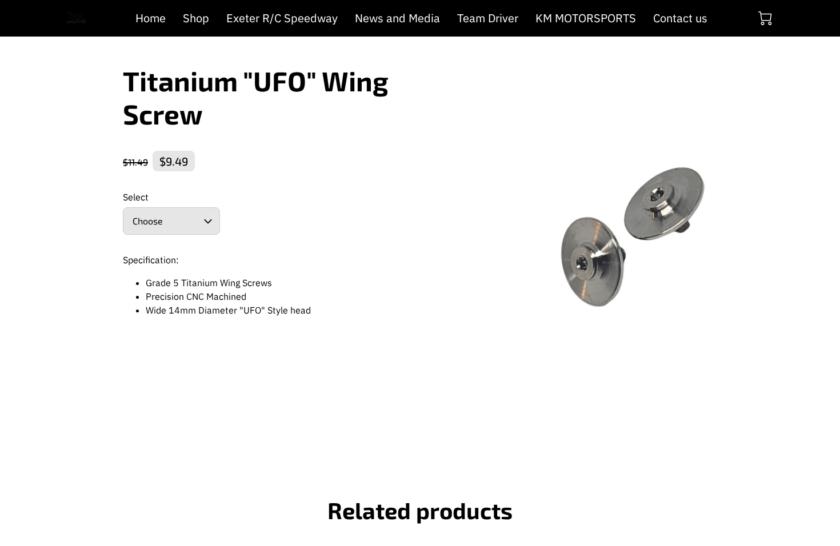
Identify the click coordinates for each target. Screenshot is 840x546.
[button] (171, 221)
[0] (765, 18)
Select (136, 197)
